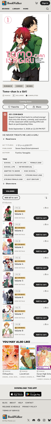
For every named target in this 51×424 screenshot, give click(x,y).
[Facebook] (38, 420)
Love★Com (24, 374)
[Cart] (36, 3)
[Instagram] (44, 420)
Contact (29, 403)
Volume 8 (19, 330)
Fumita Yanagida (22, 153)
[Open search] (47, 8)
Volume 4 (19, 264)
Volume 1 (19, 214)
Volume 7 (19, 314)
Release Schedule (11, 406)
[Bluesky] (49, 420)
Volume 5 (19, 280)
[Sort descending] (46, 197)
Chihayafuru (7, 374)
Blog (4, 403)
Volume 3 (19, 247)
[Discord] (33, 420)
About (13, 403)
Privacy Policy (29, 406)
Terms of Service (10, 410)
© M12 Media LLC (9, 421)
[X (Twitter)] (28, 420)
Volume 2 (19, 230)
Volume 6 (19, 297)
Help (20, 403)
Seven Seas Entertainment (27, 148)
